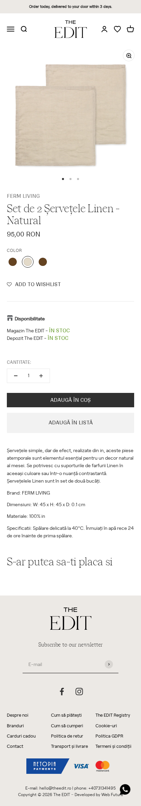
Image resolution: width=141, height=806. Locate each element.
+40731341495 (102, 788)
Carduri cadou (21, 736)
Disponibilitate (30, 318)
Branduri (15, 725)
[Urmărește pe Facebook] (61, 691)
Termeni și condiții (113, 746)
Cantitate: (19, 362)
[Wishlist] (117, 29)
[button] (34, 284)
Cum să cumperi (67, 725)
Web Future (112, 794)
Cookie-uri (106, 725)
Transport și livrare (69, 746)
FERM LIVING (23, 196)
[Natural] (28, 262)
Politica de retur (67, 736)
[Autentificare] (104, 29)
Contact (15, 746)
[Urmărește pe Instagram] (79, 691)
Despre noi (17, 715)
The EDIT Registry (112, 715)
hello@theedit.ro (55, 788)
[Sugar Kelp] (43, 262)
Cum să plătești (66, 715)
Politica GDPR (109, 736)
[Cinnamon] (12, 262)
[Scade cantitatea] (15, 376)
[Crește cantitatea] (41, 376)
